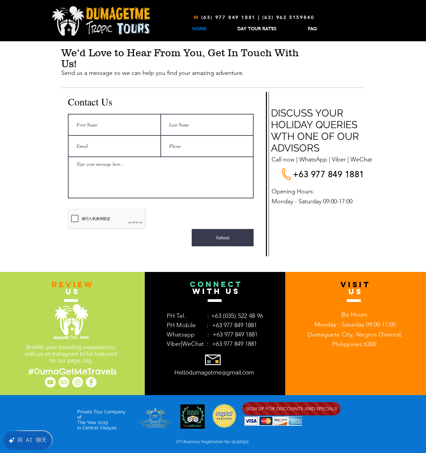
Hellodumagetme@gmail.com (214, 372)
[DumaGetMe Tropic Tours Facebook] (91, 382)
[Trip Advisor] (64, 382)
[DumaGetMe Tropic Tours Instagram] (77, 382)
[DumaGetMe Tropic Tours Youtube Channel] (50, 382)
